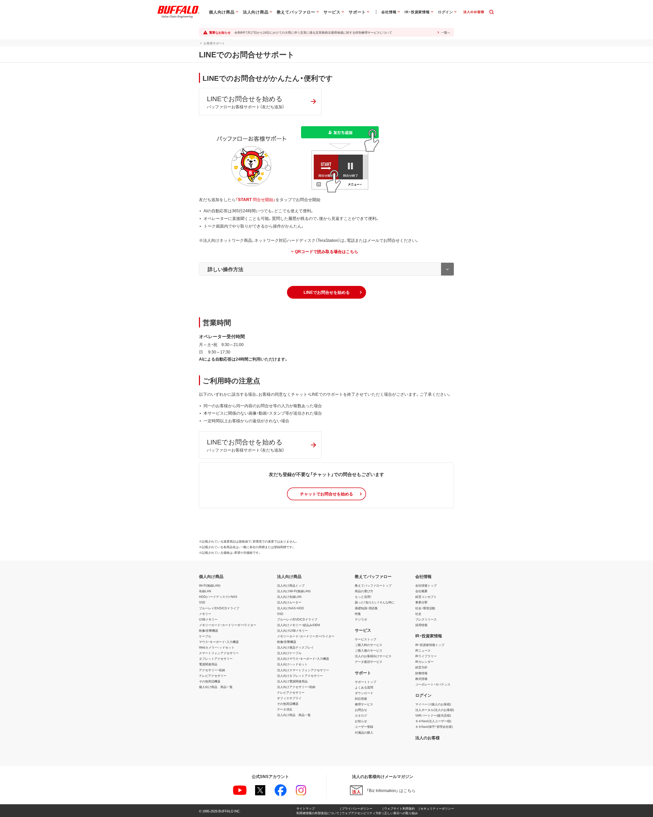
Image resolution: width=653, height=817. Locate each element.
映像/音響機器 (208, 630)
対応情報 (361, 698)
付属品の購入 (364, 732)
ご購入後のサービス (368, 650)
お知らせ (361, 721)
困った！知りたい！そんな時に (375, 602)
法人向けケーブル (289, 653)
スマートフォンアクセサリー (219, 653)
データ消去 (284, 709)
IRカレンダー (424, 661)
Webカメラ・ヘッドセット (216, 647)
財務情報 (421, 673)
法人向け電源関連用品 (292, 681)
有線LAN (205, 591)
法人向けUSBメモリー (292, 630)
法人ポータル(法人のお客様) (434, 709)
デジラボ (361, 619)
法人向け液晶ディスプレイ (295, 647)
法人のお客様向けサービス (373, 656)
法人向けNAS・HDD (290, 608)
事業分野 (421, 602)
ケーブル (205, 636)
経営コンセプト (426, 596)
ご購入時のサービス (368, 644)
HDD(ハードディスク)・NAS (218, 596)
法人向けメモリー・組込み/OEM (298, 625)
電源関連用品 (208, 664)
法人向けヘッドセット (292, 664)
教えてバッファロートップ (373, 585)
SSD (202, 602)
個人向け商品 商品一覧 (216, 686)
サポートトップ (365, 681)
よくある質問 (364, 687)
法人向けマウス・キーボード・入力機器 (303, 658)
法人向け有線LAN (289, 596)
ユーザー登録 (364, 726)
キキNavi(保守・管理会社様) (434, 726)
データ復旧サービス (368, 661)
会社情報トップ (426, 585)
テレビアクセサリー (213, 675)
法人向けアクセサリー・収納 (296, 686)
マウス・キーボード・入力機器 (219, 641)
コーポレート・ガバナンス (432, 684)
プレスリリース (426, 619)
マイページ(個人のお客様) (433, 704)
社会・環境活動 (425, 608)
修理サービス (364, 704)
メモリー (205, 613)
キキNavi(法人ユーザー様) (433, 721)
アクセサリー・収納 (212, 670)
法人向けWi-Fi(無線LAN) (294, 591)
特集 (358, 613)
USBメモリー (208, 619)
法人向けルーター (289, 602)
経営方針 (421, 667)
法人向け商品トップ (291, 585)
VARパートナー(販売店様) (433, 715)
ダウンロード (364, 693)
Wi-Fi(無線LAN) (209, 585)
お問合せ (361, 709)
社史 (418, 613)
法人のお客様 (427, 737)
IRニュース (423, 650)
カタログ (361, 715)
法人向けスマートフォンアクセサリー (303, 670)
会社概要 (421, 591)
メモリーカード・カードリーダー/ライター (227, 625)
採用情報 (421, 625)
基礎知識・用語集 (366, 608)
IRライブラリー (426, 656)
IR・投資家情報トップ (429, 644)
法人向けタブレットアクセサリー (300, 675)
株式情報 (421, 678)
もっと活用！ (363, 596)
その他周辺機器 (209, 681)
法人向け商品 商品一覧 (294, 715)
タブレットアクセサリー (216, 658)
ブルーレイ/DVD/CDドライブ (219, 608)
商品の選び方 (364, 591)
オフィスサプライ (289, 698)
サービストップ (365, 639)
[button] (326, 292)
